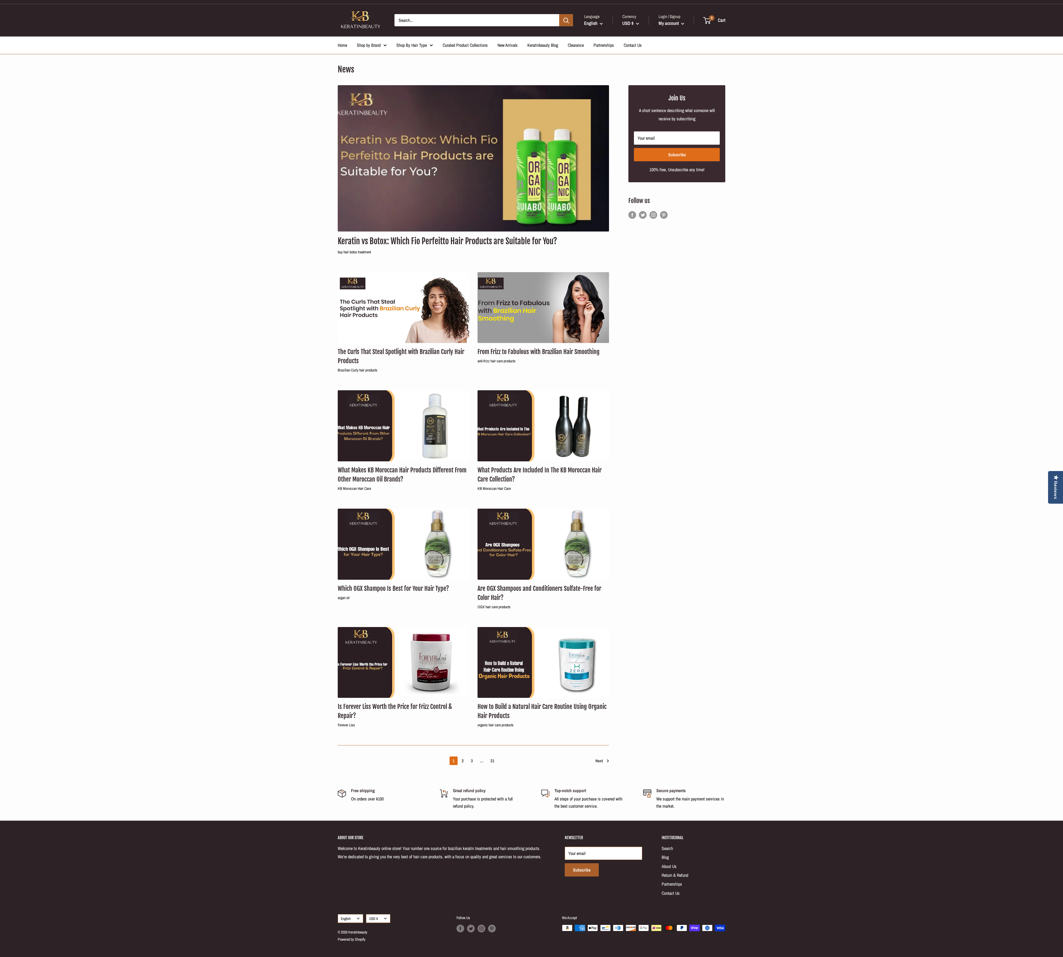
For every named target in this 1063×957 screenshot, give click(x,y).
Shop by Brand (369, 45)
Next (599, 761)
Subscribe (677, 155)
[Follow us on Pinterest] (664, 215)
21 (492, 761)
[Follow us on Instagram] (653, 215)
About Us (669, 866)
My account (669, 23)
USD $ (373, 918)
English (346, 918)
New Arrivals (507, 45)
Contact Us (633, 45)
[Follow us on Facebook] (632, 215)
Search (667, 848)
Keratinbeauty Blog (542, 45)
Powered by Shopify (351, 939)
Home (342, 45)
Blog (665, 857)
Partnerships (604, 45)
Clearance (576, 45)
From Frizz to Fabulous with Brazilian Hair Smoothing (539, 351)
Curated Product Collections (465, 45)
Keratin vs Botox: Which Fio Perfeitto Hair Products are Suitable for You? (447, 241)
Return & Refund (675, 875)
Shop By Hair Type (411, 45)
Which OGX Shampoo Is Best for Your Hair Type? (393, 588)
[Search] (566, 20)
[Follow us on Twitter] (643, 215)
